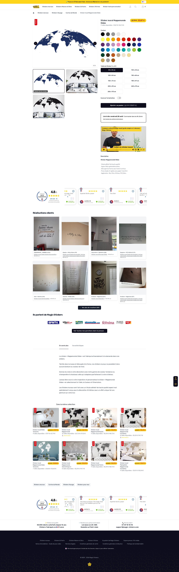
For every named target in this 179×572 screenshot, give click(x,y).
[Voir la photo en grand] (46, 234)
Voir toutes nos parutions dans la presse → (89, 331)
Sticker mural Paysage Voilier (99, 254)
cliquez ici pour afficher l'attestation (104, 548)
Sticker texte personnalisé (111, 6)
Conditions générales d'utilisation (113, 544)
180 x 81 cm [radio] (135, 81)
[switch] (119, 98)
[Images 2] (82, 81)
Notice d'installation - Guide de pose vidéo (48, 544)
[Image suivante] (95, 43)
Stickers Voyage (57, 13)
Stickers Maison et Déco (64, 6)
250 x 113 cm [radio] (112, 91)
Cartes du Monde (71, 13)
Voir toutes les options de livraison (113, 119)
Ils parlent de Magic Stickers (110, 540)
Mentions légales (70, 544)
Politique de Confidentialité (135, 544)
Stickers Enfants (80, 6)
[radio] (103, 34)
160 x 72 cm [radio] (112, 81)
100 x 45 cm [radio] (135, 70)
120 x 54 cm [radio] (112, 75)
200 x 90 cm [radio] (112, 86)
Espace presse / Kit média (131, 540)
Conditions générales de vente (89, 544)
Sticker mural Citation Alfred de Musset (73, 298)
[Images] (65, 43)
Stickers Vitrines (94, 6)
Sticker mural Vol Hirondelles (41, 298)
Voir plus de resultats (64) (90, 307)
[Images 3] (49, 106)
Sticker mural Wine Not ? (97, 298)
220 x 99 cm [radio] (135, 86)
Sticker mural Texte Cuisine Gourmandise (45, 254)
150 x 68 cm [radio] (135, 75)
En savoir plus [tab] (63, 345)
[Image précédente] (35, 43)
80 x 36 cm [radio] (111, 70)
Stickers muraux (47, 6)
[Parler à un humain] (175, 384)
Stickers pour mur (83, 484)
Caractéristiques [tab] (78, 345)
